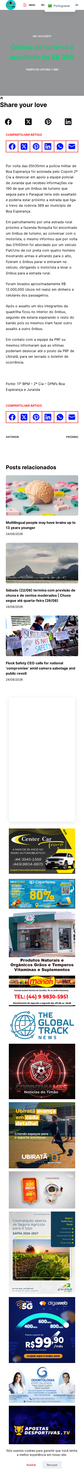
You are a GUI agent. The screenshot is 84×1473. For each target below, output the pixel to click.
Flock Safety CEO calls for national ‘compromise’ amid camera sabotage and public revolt (40, 668)
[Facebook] (8, 121)
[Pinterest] (48, 121)
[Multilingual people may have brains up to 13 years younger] (42, 495)
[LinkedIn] (68, 121)
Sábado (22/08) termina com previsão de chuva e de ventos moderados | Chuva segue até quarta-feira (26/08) (40, 595)
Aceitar (31, 1465)
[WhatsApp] (60, 146)
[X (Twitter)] (28, 121)
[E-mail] (72, 146)
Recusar (52, 1465)
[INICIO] (1, 98)
